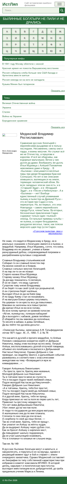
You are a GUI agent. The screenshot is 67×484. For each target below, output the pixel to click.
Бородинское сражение (14, 120)
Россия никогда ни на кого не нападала (23, 79)
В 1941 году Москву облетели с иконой (23, 63)
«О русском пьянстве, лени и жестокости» (47, 232)
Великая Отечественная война (18, 103)
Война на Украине (12, 116)
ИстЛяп (10, 4)
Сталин (6, 111)
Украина (6, 107)
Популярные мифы (14, 58)
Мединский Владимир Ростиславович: (36, 135)
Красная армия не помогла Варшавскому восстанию (30, 68)
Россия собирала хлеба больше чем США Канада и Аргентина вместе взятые (29, 74)
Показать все (58, 90)
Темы (7, 97)
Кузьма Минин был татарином (18, 84)
